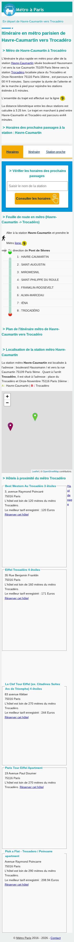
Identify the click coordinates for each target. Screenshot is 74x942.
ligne (18, 243)
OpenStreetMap (51, 471)
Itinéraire (34, 152)
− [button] (7, 402)
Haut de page (69, 495)
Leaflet (35, 471)
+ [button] (7, 396)
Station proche (55, 152)
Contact (56, 938)
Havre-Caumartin (22, 63)
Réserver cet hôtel (17, 514)
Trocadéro (17, 72)
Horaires (12, 152)
